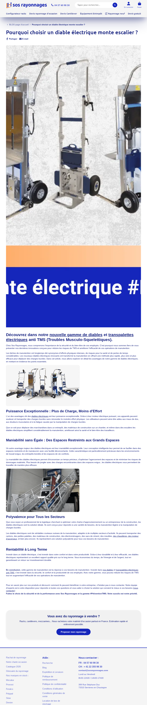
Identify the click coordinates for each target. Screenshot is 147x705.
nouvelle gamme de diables (76, 335)
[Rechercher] (115, 5)
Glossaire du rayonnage (17, 671)
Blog (44, 667)
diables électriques (39, 416)
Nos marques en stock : (17, 675)
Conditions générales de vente (53, 695)
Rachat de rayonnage (16, 657)
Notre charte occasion (16, 662)
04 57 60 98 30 (62, 5)
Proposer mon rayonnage (73, 632)
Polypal (9, 693)
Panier (139, 5)
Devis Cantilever (68, 13)
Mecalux (10, 680)
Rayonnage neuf (116, 13)
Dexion (9, 702)
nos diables (108, 570)
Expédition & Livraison (52, 672)
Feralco (9, 689)
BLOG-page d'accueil (19, 24)
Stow (8, 698)
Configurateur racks (16, 13)
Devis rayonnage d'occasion (43, 13)
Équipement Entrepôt (91, 13)
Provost (9, 684)
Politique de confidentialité (54, 684)
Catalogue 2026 (13, 666)
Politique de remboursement (49, 678)
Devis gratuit (134, 13)
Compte (128, 5)
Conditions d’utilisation (52, 688)
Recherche (47, 663)
